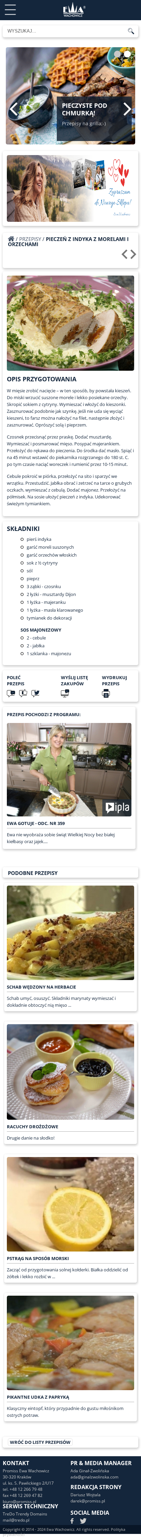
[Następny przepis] (134, 257)
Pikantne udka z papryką (38, 1397)
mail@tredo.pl (16, 1520)
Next (127, 109)
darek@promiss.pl (87, 1501)
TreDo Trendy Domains (25, 1514)
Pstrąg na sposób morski (38, 1258)
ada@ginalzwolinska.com (94, 1477)
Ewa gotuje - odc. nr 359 (36, 823)
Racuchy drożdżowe (32, 1126)
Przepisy (30, 239)
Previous (13, 109)
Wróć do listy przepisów (40, 1442)
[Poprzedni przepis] (125, 257)
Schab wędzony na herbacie (41, 987)
